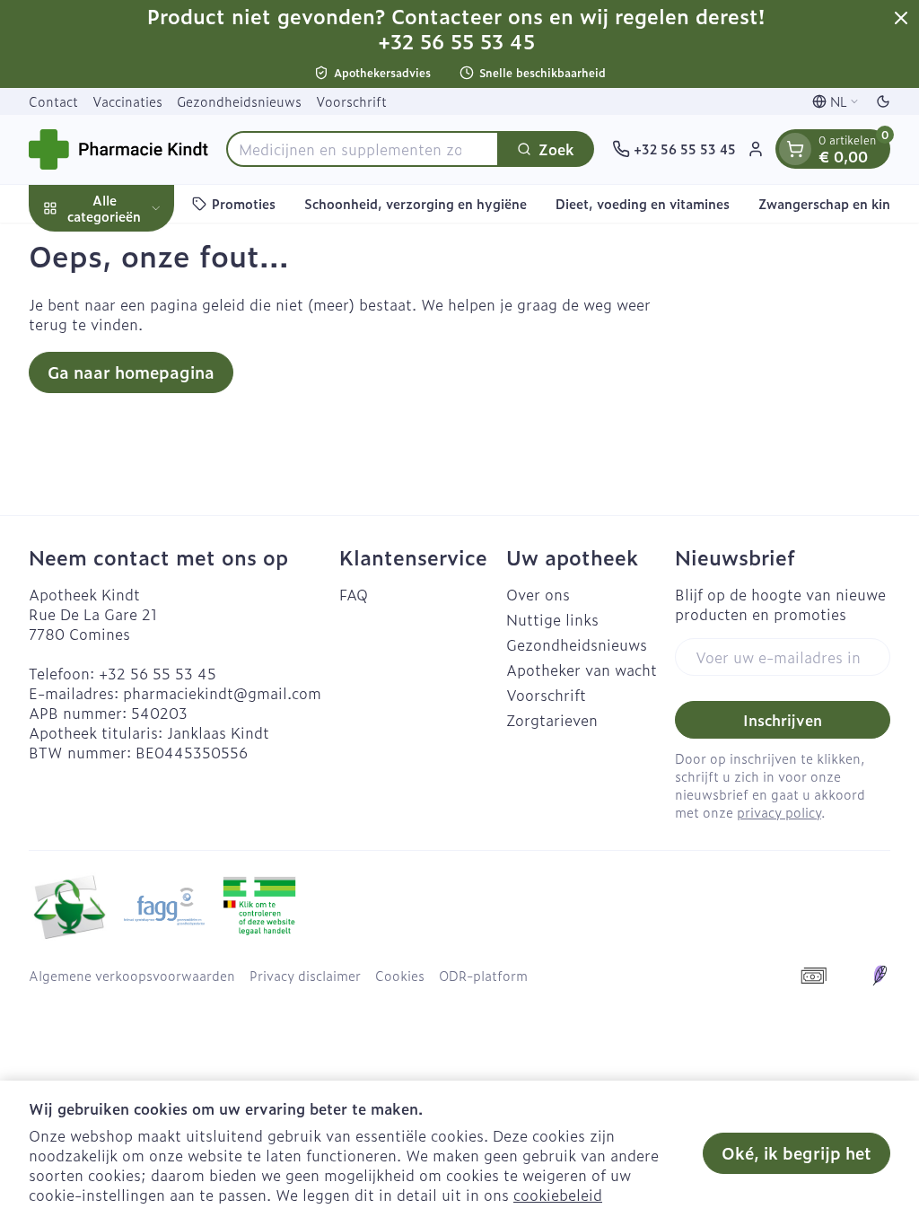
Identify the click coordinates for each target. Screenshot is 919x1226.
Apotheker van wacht (581, 669)
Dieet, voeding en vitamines (643, 203)
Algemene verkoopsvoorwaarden (132, 976)
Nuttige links (552, 619)
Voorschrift (351, 101)
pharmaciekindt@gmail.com (222, 693)
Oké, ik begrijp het (796, 1153)
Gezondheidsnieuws (239, 101)
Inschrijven (782, 720)
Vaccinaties (127, 101)
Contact (53, 101)
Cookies (399, 976)
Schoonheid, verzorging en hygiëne (415, 203)
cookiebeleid (557, 1194)
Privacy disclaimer (305, 976)
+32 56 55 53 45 (157, 673)
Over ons (538, 594)
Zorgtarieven (552, 720)
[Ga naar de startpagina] (118, 149)
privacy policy (779, 811)
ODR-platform (483, 976)
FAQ (353, 594)
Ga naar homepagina (131, 372)
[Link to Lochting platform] (879, 975)
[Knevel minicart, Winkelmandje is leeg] (795, 149)
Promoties (244, 203)
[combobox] (362, 149)
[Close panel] (901, 18)
